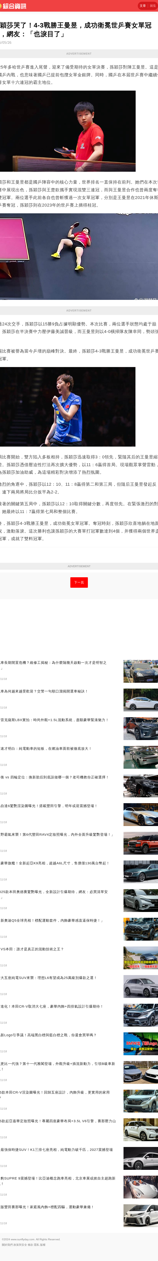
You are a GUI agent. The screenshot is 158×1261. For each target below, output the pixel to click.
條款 (30, 1244)
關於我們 (7, 1244)
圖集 (153, 5)
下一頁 (79, 582)
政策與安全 (20, 1244)
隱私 (36, 1244)
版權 (42, 1244)
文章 (143, 5)
